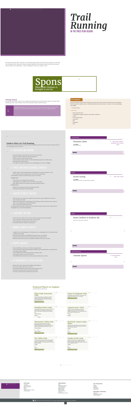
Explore (26, 383)
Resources (62, 383)
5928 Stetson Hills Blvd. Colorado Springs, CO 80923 (83, 180)
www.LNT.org (20, 146)
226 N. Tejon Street (77, 145)
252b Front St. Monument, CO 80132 (80, 220)
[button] (71, 154)
